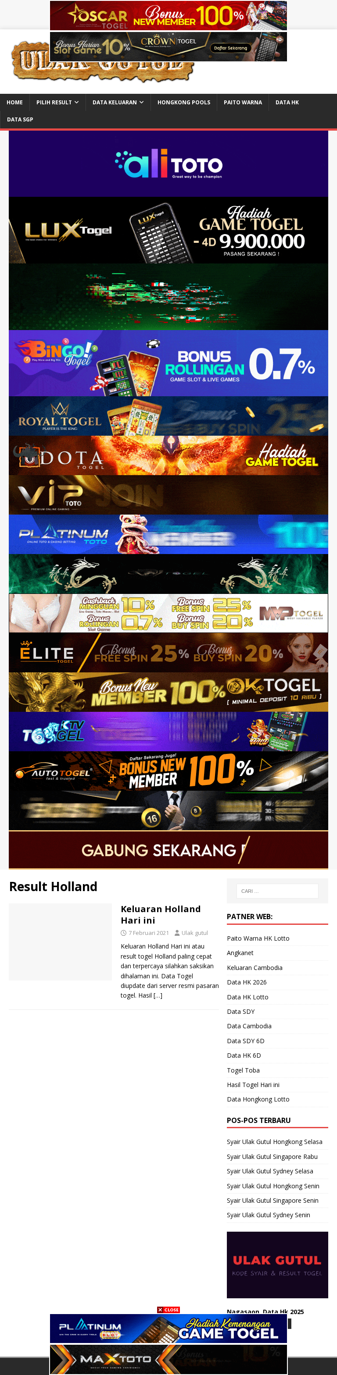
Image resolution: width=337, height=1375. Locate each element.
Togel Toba (243, 1070)
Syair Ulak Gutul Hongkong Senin (273, 1186)
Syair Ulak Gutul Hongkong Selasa (275, 1141)
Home (15, 102)
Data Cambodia (249, 1026)
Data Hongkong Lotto (258, 1099)
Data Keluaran (115, 102)
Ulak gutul (195, 933)
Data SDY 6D (246, 1041)
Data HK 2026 (247, 982)
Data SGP (20, 119)
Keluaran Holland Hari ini (161, 914)
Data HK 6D (244, 1055)
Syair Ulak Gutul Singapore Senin (273, 1200)
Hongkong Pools (184, 102)
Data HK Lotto (248, 997)
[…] (158, 995)
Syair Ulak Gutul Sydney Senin (268, 1215)
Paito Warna (243, 102)
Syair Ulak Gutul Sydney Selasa (270, 1171)
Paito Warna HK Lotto (258, 938)
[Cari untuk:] (277, 891)
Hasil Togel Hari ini (253, 1084)
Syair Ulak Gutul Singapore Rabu (272, 1156)
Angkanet (240, 953)
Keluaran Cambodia (255, 967)
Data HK (287, 102)
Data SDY (241, 1011)
